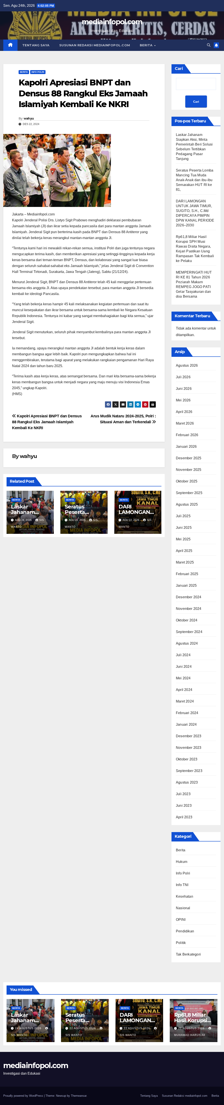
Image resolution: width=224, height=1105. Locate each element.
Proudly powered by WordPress (23, 1095)
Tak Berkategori (188, 954)
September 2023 (189, 771)
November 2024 (188, 609)
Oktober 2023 (186, 759)
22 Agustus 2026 (83, 1028)
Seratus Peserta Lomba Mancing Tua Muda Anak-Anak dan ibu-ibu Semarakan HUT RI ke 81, (194, 179)
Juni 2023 (184, 805)
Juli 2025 (183, 516)
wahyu (29, 118)
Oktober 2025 (186, 481)
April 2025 (184, 551)
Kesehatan (184, 896)
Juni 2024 (184, 666)
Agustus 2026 (187, 365)
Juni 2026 (184, 388)
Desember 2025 (188, 458)
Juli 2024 (183, 655)
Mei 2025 (183, 539)
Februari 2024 (187, 713)
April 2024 (184, 690)
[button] (208, 45)
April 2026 (184, 412)
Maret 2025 (185, 562)
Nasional (183, 908)
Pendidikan (185, 931)
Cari (179, 68)
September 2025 (189, 493)
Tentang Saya (36, 45)
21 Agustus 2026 (191, 1028)
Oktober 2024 (186, 620)
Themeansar (78, 1095)
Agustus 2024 (187, 643)
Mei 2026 (183, 400)
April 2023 (184, 817)
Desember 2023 (188, 736)
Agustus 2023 (187, 782)
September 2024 (189, 632)
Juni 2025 (184, 527)
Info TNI (182, 885)
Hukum (181, 862)
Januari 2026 (186, 446)
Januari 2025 (186, 585)
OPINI (181, 919)
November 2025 (188, 470)
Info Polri (38, 72)
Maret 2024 (185, 701)
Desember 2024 (188, 597)
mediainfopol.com (112, 21)
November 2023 (188, 747)
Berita (147, 45)
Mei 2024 (183, 678)
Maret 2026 (185, 423)
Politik (181, 943)
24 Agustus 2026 (28, 1028)
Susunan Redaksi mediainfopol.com (94, 45)
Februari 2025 (187, 574)
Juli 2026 (183, 377)
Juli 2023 (183, 794)
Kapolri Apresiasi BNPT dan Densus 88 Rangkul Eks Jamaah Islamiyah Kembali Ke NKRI (47, 422)
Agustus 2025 (187, 504)
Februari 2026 (187, 435)
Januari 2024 (186, 724)
